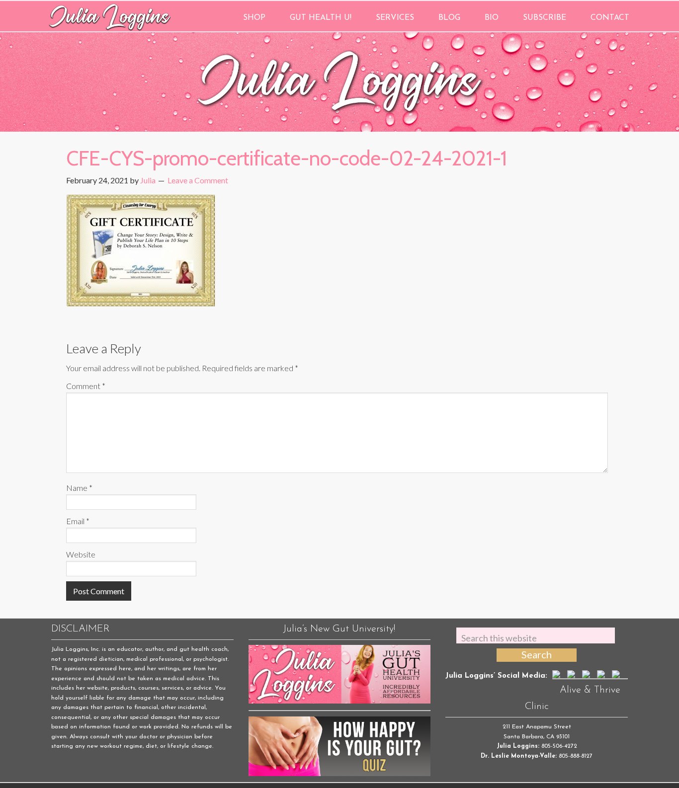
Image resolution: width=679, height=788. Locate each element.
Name (79, 487)
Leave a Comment (198, 180)
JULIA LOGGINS (109, 16)
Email (77, 521)
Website (80, 554)
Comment (85, 386)
